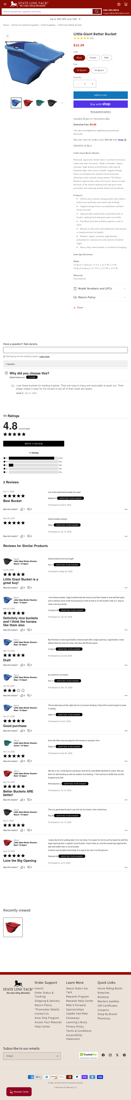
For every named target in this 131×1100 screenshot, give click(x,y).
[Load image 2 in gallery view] (28, 103)
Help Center (42, 1027)
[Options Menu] (126, 509)
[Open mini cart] (125, 4)
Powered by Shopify (75, 1083)
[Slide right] (62, 103)
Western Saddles (108, 1001)
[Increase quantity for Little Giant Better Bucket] (92, 83)
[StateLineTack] (29, 4)
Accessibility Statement (74, 1037)
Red (106, 57)
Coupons (103, 1010)
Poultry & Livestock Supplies (25, 25)
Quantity (77, 77)
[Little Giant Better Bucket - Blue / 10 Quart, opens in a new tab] (7, 600)
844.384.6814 (111, 10)
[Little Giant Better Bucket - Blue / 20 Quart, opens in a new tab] (7, 642)
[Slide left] (6, 103)
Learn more (44, 356)
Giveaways (73, 1018)
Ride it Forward (76, 1005)
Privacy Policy (75, 1027)
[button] (100, 288)
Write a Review (34, 443)
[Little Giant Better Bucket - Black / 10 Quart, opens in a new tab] (7, 561)
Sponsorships (75, 1009)
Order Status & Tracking (44, 995)
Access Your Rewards (48, 1022)
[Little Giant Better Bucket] (13, 927)
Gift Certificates (107, 1006)
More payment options (101, 111)
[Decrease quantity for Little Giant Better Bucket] (77, 83)
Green (93, 57)
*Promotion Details (47, 1009)
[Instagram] (110, 1055)
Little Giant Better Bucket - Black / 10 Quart (26, 562)
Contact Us (42, 1014)
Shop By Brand (107, 1014)
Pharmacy (104, 1018)
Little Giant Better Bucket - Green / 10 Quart (26, 744)
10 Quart (81, 70)
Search (39, 988)
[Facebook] (103, 1055)
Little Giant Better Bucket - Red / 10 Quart (26, 774)
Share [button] (80, 307)
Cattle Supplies (48, 25)
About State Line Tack (77, 990)
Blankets (103, 997)
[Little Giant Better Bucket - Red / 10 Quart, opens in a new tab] (7, 773)
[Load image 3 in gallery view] (40, 103)
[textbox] (65, 350)
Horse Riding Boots (110, 988)
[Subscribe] (57, 1056)
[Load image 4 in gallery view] (52, 103)
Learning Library (76, 1022)
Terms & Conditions (79, 1031)
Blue (79, 57)
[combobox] (52, 11)
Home (6, 25)
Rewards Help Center (79, 1001)
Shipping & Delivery (47, 1001)
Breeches (104, 993)
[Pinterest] (124, 1055)
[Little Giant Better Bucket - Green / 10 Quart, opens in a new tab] (7, 743)
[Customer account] (118, 4)
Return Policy (43, 1005)
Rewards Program (77, 997)
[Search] (96, 11)
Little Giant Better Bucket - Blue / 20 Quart (26, 643)
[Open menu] (5, 4)
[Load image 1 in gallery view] (16, 103)
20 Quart (99, 70)
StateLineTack (60, 1083)
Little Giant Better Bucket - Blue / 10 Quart (26, 601)
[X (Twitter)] (117, 1055)
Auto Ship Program (47, 1018)
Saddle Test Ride (77, 1014)
